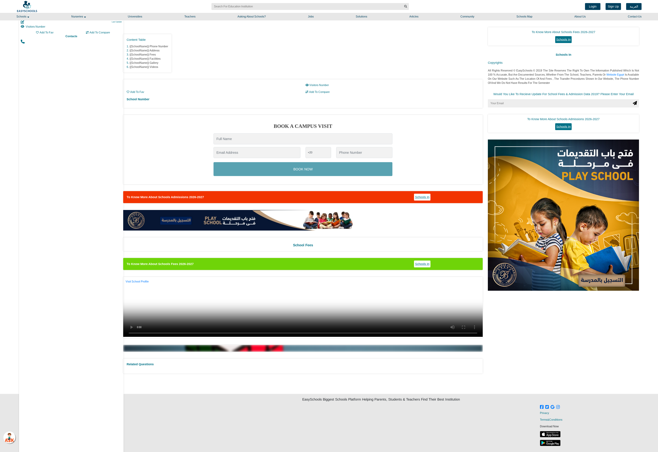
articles (413, 16)
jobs (311, 16)
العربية (634, 6)
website (611, 74)
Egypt (621, 74)
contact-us (635, 16)
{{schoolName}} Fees (143, 54)
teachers (190, 16)
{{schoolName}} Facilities (145, 58)
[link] (542, 407)
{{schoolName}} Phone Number (149, 46)
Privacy (544, 413)
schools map (524, 16)
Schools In (422, 197)
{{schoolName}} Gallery (144, 62)
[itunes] (550, 434)
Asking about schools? (251, 16)
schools (21, 16)
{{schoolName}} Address (145, 50)
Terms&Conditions (551, 419)
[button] (405, 6)
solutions (361, 16)
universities (135, 16)
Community (467, 16)
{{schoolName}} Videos (144, 66)
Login (592, 6)
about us (580, 16)
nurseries (77, 16)
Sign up (613, 6)
